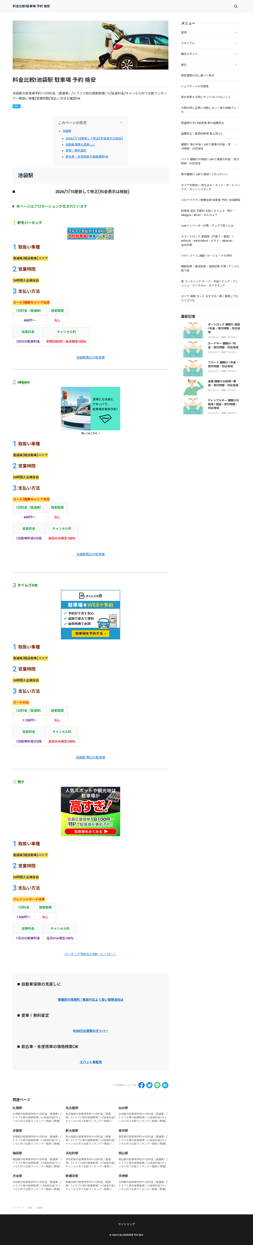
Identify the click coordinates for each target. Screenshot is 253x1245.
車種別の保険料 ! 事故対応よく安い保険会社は (91, 999)
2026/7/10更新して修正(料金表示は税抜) (94, 138)
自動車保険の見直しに (80, 144)
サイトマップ (126, 1224)
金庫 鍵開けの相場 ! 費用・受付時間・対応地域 (223, 383)
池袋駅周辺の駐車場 (90, 357)
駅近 (17, 106)
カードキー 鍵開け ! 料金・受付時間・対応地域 (223, 345)
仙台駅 (123, 1108)
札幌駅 (17, 1108)
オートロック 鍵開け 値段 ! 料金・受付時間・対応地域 (224, 328)
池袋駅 (66, 131)
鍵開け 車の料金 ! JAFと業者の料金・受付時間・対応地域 (230, 337)
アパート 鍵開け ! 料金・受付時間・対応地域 (223, 364)
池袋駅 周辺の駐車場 (90, 757)
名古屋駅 (72, 1108)
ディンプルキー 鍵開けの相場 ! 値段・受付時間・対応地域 (223, 404)
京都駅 (17, 1130)
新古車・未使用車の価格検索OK (87, 157)
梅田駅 (17, 1153)
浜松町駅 (72, 1153)
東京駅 (123, 1130)
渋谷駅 (17, 1176)
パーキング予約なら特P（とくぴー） (90, 954)
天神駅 (123, 1176)
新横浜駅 (72, 1176)
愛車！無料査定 (76, 150)
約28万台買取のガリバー (90, 1031)
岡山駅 (123, 1153)
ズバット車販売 (91, 1062)
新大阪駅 (72, 1130)
